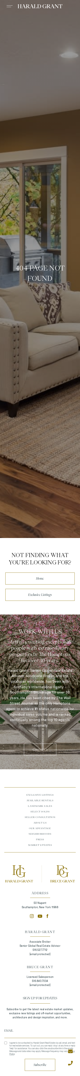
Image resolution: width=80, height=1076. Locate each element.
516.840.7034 (40, 981)
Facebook (48, 916)
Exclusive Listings (40, 594)
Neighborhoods (40, 834)
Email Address (40, 1031)
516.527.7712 (40, 949)
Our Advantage (40, 828)
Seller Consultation (40, 817)
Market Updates (40, 845)
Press (40, 839)
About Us (40, 823)
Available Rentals (40, 800)
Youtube (40, 916)
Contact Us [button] (40, 749)
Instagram (32, 916)
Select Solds (40, 811)
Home (40, 578)
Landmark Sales (40, 806)
